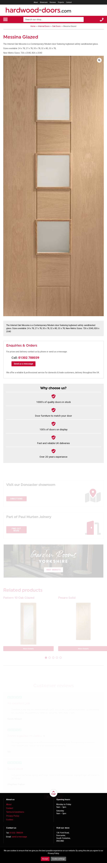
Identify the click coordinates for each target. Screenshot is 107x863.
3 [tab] (53, 658)
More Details (28, 649)
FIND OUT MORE (16, 529)
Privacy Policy (12, 816)
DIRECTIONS (16, 498)
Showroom (44, 2)
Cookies (9, 819)
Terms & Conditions (15, 812)
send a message (19, 836)
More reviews (53, 797)
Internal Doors (44, 26)
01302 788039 (28, 358)
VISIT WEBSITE (53, 570)
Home (33, 26)
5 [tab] (61, 658)
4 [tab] (57, 658)
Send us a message (23, 364)
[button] (99, 60)
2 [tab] (50, 658)
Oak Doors (56, 26)
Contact (69, 2)
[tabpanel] (28, 625)
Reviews (53, 2)
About (36, 2)
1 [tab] (46, 658)
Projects (61, 2)
